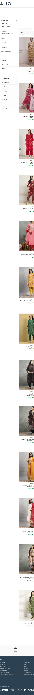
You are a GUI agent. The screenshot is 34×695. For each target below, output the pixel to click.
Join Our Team (3, 664)
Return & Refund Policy (4, 672)
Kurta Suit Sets (19, 17)
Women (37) (7, 26)
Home (1, 17)
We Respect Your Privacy (5, 668)
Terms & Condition (3, 666)
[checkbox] (9, 26)
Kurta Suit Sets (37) (8, 33)
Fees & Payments (3, 670)
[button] (9, 20)
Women (5, 17)
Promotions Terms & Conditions (6, 674)
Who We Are (2, 662)
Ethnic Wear (11, 17)
